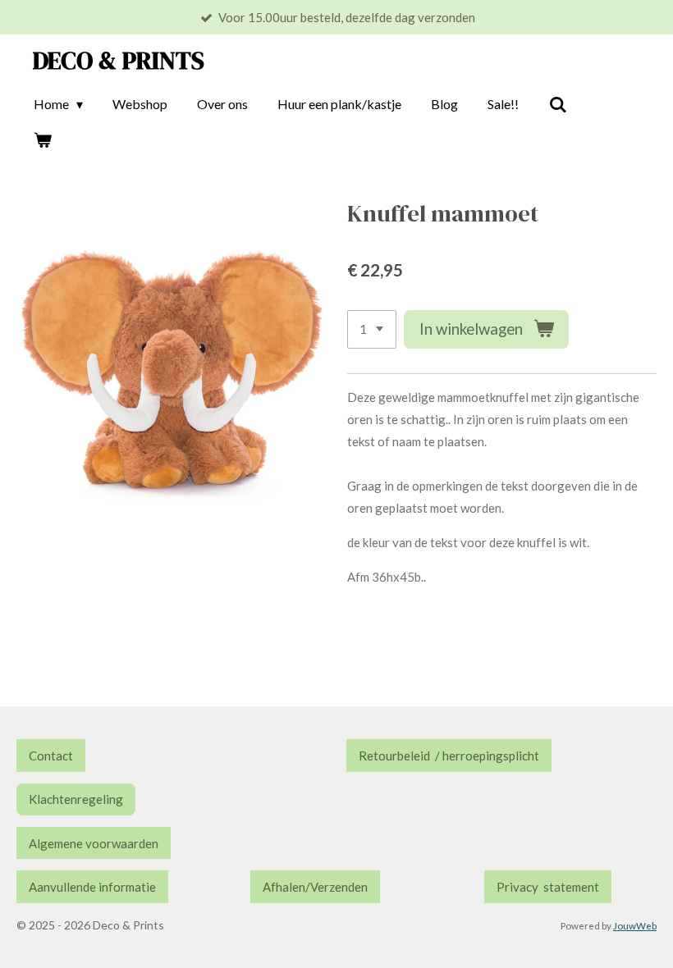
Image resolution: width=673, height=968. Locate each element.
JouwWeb (635, 925)
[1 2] (371, 329)
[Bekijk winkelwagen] (42, 139)
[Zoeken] (557, 104)
